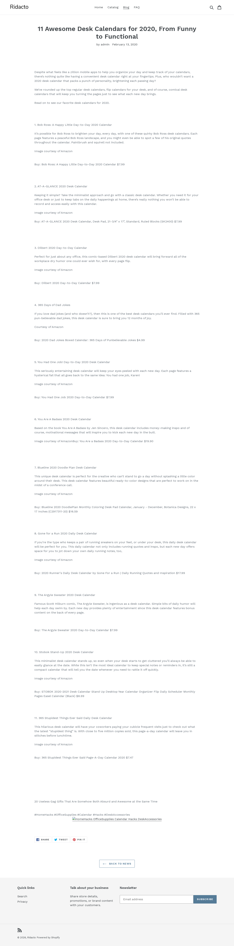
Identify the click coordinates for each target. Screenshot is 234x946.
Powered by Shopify (48, 937)
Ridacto (31, 937)
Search (22, 896)
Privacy (22, 901)
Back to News (119, 863)
